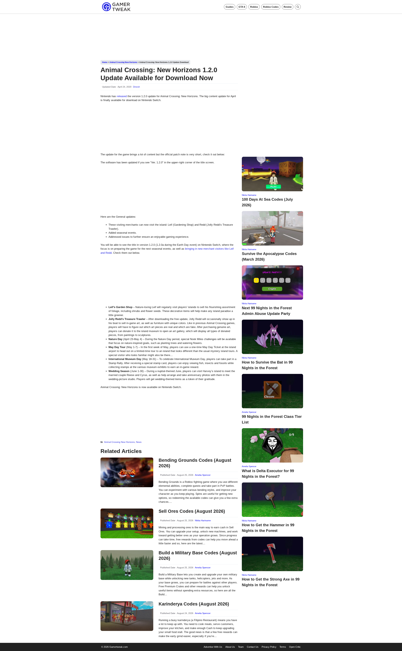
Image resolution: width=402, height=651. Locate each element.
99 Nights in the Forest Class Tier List (272, 419)
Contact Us (252, 647)
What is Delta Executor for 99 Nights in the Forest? (268, 474)
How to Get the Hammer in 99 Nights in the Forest (268, 528)
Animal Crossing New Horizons (123, 62)
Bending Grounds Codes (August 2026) (195, 463)
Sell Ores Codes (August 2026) (192, 511)
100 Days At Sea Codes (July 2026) (267, 202)
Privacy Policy (269, 647)
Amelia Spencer (203, 475)
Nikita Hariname (203, 520)
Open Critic (295, 647)
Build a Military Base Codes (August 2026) (198, 555)
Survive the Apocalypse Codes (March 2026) (269, 256)
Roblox (254, 6)
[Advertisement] (201, 35)
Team (241, 647)
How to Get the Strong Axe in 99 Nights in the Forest (270, 582)
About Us (230, 647)
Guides (230, 6)
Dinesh (136, 87)
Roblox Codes (271, 6)
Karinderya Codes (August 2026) (194, 603)
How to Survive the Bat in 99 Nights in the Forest (267, 365)
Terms (283, 647)
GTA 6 (242, 6)
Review (288, 6)
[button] (298, 6)
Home (104, 62)
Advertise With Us (213, 647)
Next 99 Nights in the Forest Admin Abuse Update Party (267, 311)
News (138, 442)
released (122, 96)
